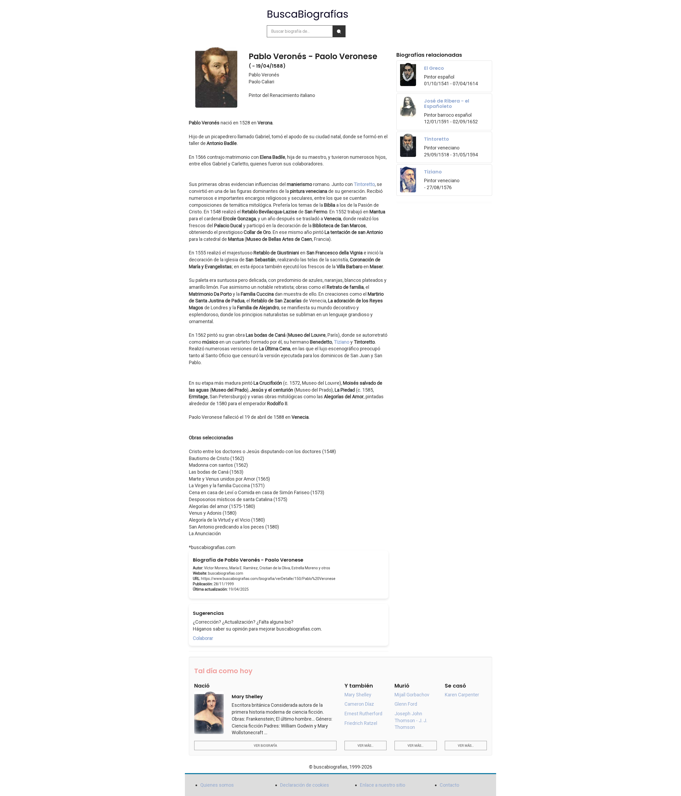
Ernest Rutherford (363, 713)
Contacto (449, 785)
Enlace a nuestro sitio (382, 785)
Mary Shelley (357, 694)
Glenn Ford (406, 704)
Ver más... (365, 746)
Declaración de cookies (304, 785)
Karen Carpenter (462, 694)
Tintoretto (364, 184)
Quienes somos (217, 785)
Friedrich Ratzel (360, 723)
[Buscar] (339, 31)
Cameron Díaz (359, 704)
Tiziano (341, 342)
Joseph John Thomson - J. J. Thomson (411, 720)
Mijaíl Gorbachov (412, 694)
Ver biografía (265, 746)
